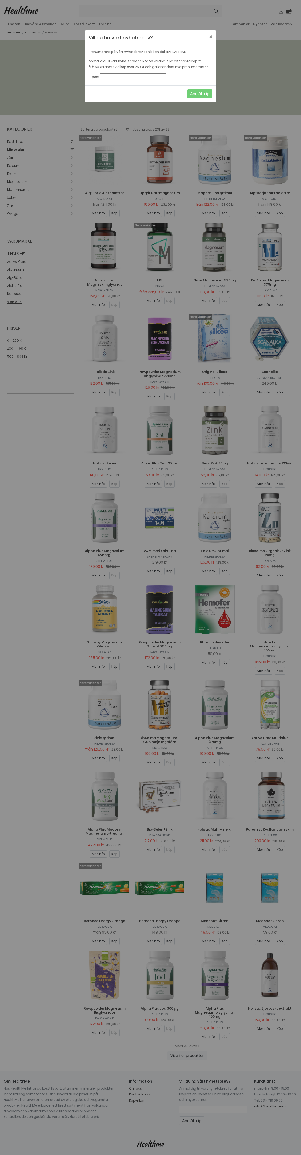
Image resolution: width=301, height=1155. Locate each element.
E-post (94, 77)
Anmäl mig (199, 93)
